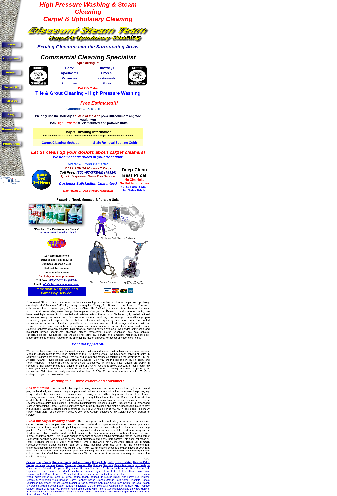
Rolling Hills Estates (120, 462)
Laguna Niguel (112, 476)
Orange (101, 479)
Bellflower (46, 491)
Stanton (42, 485)
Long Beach (43, 462)
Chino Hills (91, 488)
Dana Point (135, 471)
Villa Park (49, 488)
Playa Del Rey (62, 468)
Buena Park (143, 468)
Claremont (70, 465)
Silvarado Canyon (86, 485)
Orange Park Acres (117, 479)
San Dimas (100, 491)
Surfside (70, 485)
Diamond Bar (84, 465)
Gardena (50, 465)
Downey (97, 465)
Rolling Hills (99, 462)
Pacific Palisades (43, 468)
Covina (47, 494)
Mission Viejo (50, 479)
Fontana (79, 491)
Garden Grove (91, 474)
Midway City (33, 479)
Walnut (89, 491)
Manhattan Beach (124, 465)
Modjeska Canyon (107, 485)
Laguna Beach (80, 476)
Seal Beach (143, 482)
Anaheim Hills (121, 468)
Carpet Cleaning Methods (60, 142)
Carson (60, 465)
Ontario (70, 491)
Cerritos (30, 462)
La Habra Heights (140, 488)
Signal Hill (128, 491)
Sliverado (31, 485)
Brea (132, 468)
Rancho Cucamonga (109, 488)
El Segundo (33, 491)
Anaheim (108, 468)
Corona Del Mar (57, 471)
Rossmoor (45, 482)
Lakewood (58, 491)
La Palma (66, 476)
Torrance (40, 465)
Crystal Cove (102, 471)
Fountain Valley (62, 474)
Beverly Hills (142, 491)
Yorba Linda (77, 488)
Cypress (88, 471)
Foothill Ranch (44, 474)
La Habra (55, 476)
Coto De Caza (119, 471)
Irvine (124, 474)
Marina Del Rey (80, 468)
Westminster (62, 488)
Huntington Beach (110, 474)
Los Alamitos (142, 476)
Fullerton (77, 474)
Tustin (39, 488)
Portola (146, 479)
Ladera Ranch (41, 476)
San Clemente (89, 482)
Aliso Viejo (96, 468)
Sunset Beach (56, 485)
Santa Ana (129, 482)
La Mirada (140, 465)
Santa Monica (34, 494)
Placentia (135, 479)
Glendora (108, 465)
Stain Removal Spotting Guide (115, 142)
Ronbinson (32, 482)
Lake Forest (127, 476)
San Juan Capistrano (110, 482)
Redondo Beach (81, 462)
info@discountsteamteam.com (61, 284)
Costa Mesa (75, 471)
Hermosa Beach (61, 462)
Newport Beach (86, 479)
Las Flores (134, 474)
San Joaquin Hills (129, 485)
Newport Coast (67, 479)
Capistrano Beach (36, 471)
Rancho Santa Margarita (66, 482)
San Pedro (114, 491)
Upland (125, 488)
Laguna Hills (96, 476)
